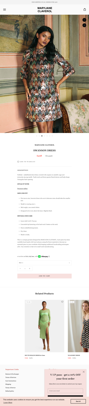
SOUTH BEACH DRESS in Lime (35, 355)
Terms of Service (10, 388)
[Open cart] (85, 9)
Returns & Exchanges (12, 374)
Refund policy (9, 391)
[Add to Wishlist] (62, 301)
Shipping (8, 384)
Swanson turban (22, 188)
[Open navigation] (4, 9)
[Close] (84, 372)
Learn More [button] (7, 403)
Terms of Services (10, 377)
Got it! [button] (78, 401)
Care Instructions (10, 381)
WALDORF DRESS (74, 355)
